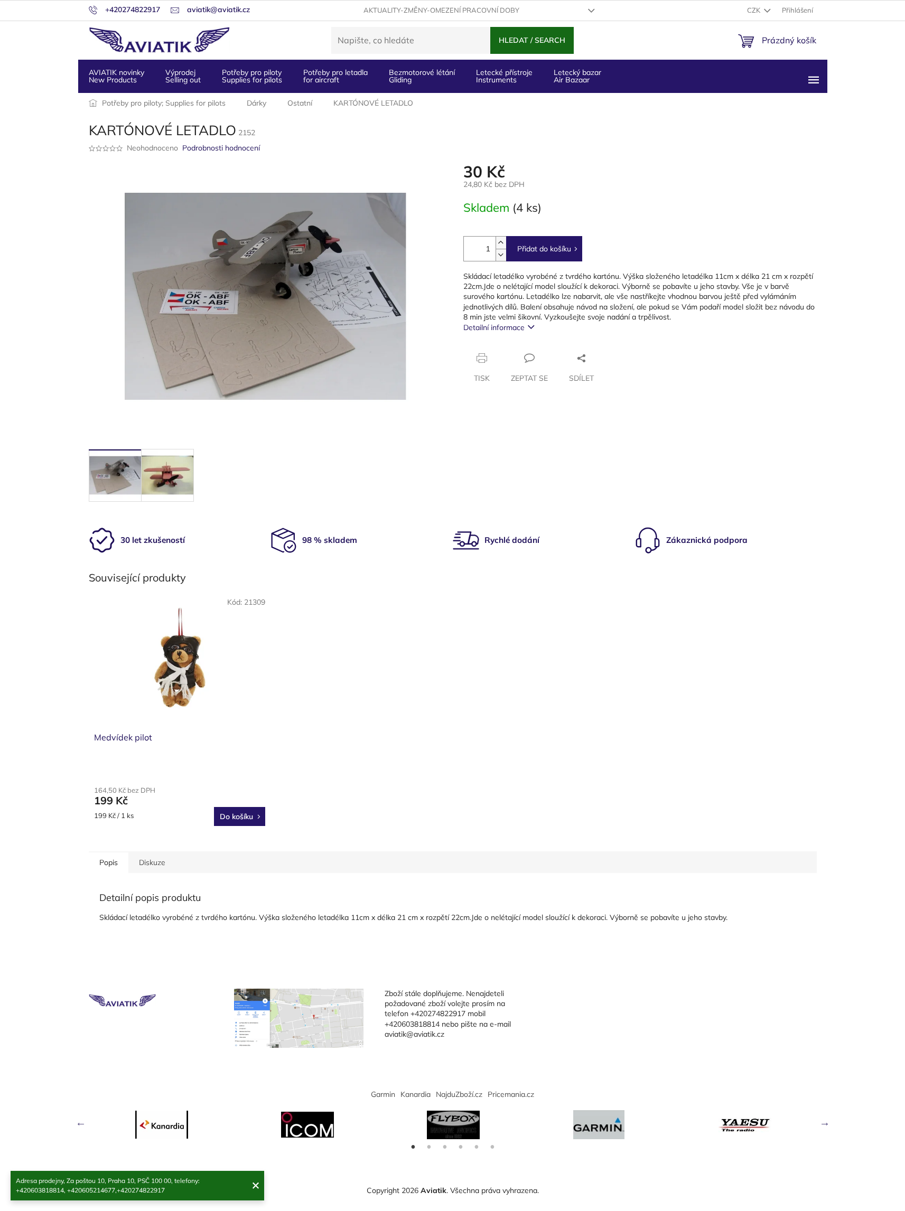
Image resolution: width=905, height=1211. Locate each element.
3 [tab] (445, 1147)
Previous (81, 1122)
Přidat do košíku (544, 249)
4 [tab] (460, 1147)
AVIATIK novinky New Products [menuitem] (116, 76)
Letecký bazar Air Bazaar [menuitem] (577, 76)
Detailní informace (494, 327)
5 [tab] (476, 1147)
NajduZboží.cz (459, 1094)
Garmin (383, 1094)
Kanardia (415, 1094)
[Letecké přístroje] (453, 1125)
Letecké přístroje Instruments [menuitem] (504, 76)
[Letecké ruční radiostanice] (745, 1125)
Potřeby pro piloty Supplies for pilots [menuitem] (252, 76)
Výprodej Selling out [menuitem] (183, 76)
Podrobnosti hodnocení (221, 148)
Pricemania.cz (511, 1094)
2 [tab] (429, 1147)
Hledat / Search (532, 40)
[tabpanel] (161, 1125)
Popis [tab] (108, 862)
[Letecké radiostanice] (307, 1125)
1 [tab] (413, 1147)
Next (824, 1122)
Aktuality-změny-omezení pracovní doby (441, 10)
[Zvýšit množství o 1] (501, 243)
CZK (754, 10)
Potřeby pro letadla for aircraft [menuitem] (335, 76)
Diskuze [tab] (152, 862)
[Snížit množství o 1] (501, 255)
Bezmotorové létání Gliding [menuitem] (422, 76)
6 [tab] (492, 1147)
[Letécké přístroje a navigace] (599, 1124)
